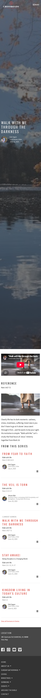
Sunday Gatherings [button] (9, 670)
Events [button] (4, 686)
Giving (4, 674)
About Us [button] (5, 666)
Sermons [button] (5, 682)
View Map (4, 640)
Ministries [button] (6, 678)
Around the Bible (9, 690)
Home (3, 662)
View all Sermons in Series (10, 621)
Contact (5, 694)
